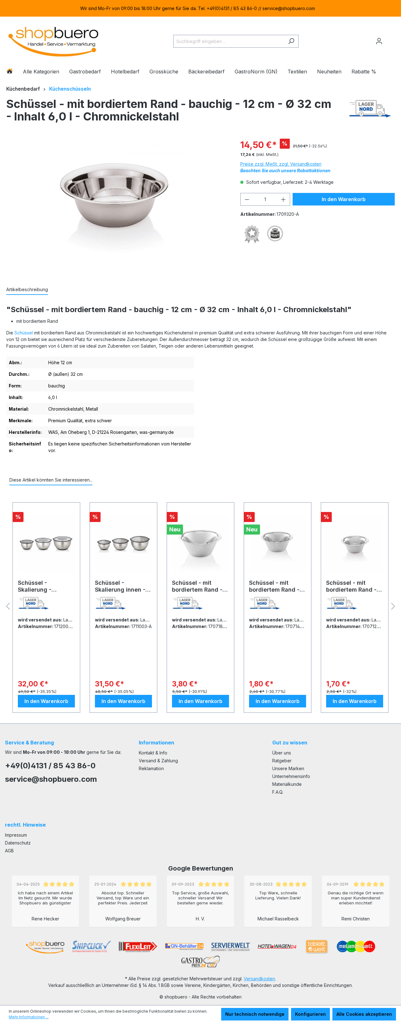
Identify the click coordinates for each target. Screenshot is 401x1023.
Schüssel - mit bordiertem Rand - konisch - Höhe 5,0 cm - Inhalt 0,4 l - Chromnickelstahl (275, 586)
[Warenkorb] (391, 39)
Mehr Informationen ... (29, 1017)
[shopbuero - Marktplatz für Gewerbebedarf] (53, 40)
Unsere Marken (288, 768)
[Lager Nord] (370, 112)
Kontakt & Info (153, 752)
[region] (200, 8)
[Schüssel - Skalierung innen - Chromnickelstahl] (123, 543)
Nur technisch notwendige (254, 1014)
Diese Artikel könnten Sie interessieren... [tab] (50, 479)
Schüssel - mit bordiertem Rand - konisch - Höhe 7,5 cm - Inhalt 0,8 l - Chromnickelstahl (197, 586)
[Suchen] (291, 41)
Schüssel (23, 332)
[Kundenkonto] (379, 41)
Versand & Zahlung (158, 760)
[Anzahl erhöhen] (283, 199)
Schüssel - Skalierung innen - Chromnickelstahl (120, 586)
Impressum (16, 835)
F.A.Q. (277, 792)
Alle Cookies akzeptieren (364, 1014)
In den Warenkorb (344, 199)
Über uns (281, 752)
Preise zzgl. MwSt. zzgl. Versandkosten (280, 164)
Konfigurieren (310, 1014)
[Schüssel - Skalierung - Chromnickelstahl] (46, 543)
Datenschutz (18, 842)
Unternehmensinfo (291, 776)
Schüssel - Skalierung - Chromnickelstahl (42, 586)
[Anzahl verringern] (246, 199)
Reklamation (151, 768)
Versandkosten (259, 978)
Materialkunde (287, 784)
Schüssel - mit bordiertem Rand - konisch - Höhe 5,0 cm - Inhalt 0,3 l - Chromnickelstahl (352, 586)
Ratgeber (282, 760)
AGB (9, 850)
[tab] (27, 290)
